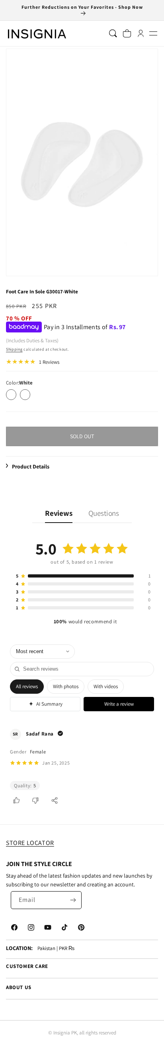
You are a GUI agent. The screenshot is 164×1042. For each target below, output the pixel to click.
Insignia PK (65, 1032)
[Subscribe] (73, 900)
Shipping (14, 349)
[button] (153, 34)
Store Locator (30, 843)
